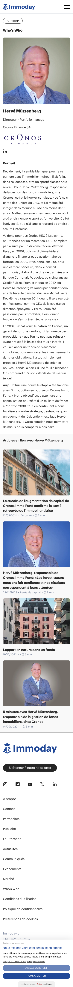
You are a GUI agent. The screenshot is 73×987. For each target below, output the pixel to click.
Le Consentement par (36, 984)
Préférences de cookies (20, 919)
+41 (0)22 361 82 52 (16, 939)
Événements (12, 869)
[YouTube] (30, 784)
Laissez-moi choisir (36, 968)
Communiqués (14, 859)
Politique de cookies (36, 961)
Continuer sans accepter (13, 943)
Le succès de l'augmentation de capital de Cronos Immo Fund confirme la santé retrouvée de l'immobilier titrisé (36, 506)
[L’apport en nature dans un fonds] (36, 621)
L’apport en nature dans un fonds (29, 650)
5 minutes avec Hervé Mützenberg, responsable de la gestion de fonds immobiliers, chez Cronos (30, 717)
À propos (9, 799)
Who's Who (11, 889)
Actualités (10, 849)
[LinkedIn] (54, 784)
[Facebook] (17, 784)
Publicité (9, 829)
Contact (9, 809)
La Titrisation (12, 839)
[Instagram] (5, 784)
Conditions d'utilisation (19, 899)
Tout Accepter (36, 975)
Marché (8, 879)
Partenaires (11, 819)
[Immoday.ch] (19, 7)
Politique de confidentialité (23, 909)
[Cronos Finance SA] (36, 138)
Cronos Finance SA (17, 127)
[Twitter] (42, 784)
